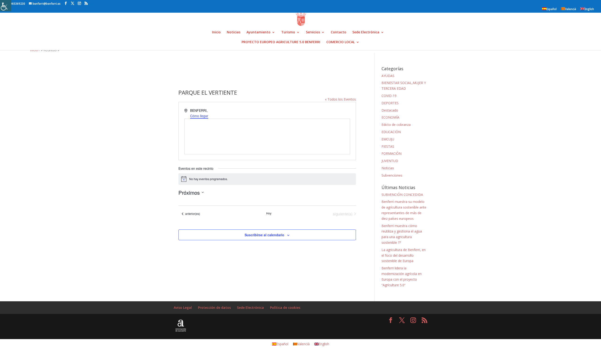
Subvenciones (391, 175)
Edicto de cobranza (396, 124)
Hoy (268, 213)
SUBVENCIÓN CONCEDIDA (402, 194)
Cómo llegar (199, 115)
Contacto (338, 32)
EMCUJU (387, 139)
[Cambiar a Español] (580, 1)
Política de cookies (285, 307)
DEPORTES (390, 103)
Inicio (216, 32)
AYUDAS (387, 76)
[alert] (267, 179)
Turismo (288, 32)
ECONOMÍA (390, 117)
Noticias (233, 32)
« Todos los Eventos (340, 99)
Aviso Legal (183, 307)
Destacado (389, 110)
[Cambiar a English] (589, 1)
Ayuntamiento (258, 32)
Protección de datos (214, 307)
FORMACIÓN (391, 153)
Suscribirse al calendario (264, 234)
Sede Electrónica (365, 32)
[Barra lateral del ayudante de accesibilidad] (5, 5)
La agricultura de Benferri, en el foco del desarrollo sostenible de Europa (403, 255)
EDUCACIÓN (391, 132)
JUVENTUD (389, 161)
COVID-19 (389, 95)
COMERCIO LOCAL (340, 42)
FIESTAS (387, 146)
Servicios (313, 32)
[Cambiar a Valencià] (585, 1)
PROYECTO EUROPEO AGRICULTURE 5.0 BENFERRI (281, 42)
